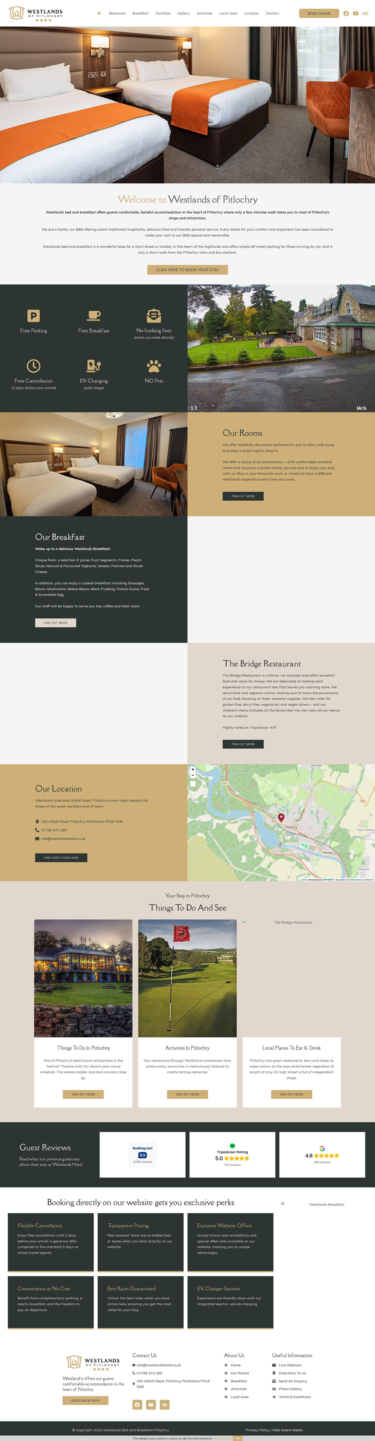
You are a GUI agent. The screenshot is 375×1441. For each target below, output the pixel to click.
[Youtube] (356, 13)
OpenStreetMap (354, 879)
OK (238, 1438)
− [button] (193, 775)
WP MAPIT (328, 879)
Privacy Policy (257, 1430)
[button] (319, 13)
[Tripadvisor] (365, 13)
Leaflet (303, 879)
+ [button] (193, 769)
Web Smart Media (287, 1430)
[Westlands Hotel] (36, 13)
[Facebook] (346, 13)
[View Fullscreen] (193, 784)
